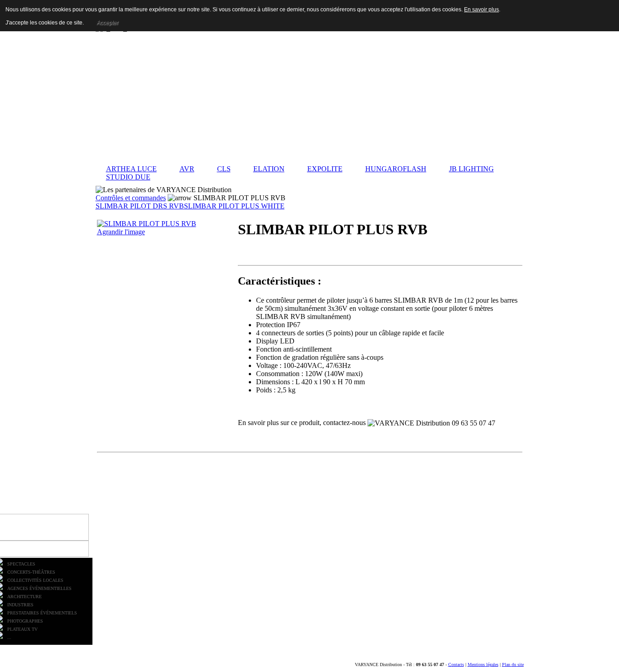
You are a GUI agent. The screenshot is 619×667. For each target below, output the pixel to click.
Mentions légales (483, 664)
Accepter (107, 22)
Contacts (456, 664)
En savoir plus (481, 9)
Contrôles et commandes (131, 198)
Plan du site (513, 664)
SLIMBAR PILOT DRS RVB (140, 206)
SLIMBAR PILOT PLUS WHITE (234, 206)
